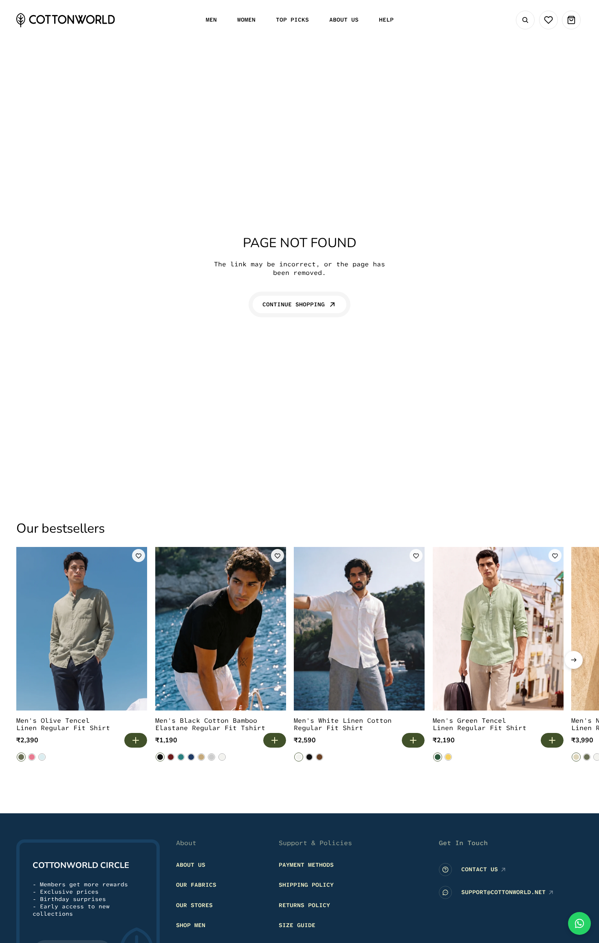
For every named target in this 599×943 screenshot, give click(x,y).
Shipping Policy (306, 884)
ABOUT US (190, 864)
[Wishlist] (548, 20)
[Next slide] (574, 660)
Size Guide (297, 925)
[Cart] (571, 20)
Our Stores (194, 905)
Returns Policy (304, 905)
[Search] (525, 20)
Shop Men (190, 925)
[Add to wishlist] (138, 555)
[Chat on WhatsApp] (579, 923)
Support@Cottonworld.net (503, 892)
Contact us (479, 869)
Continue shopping (293, 304)
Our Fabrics (196, 884)
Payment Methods (306, 864)
